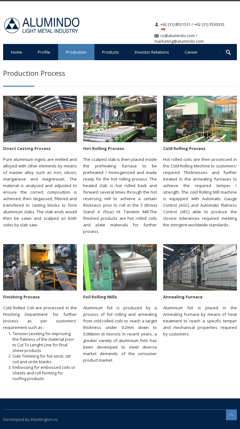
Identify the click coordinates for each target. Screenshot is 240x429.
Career (191, 52)
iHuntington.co (44, 419)
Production (76, 52)
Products (110, 52)
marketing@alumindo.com (179, 41)
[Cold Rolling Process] (200, 119)
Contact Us (21, 68)
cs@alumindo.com (177, 35)
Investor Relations (152, 52)
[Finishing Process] (40, 267)
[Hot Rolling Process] (120, 119)
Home (16, 52)
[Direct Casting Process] (40, 119)
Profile (44, 52)
